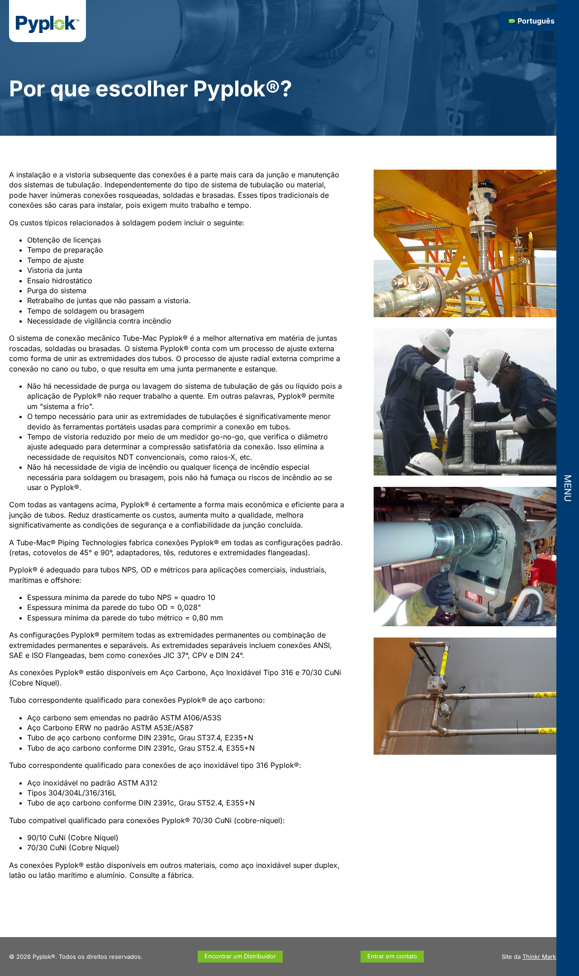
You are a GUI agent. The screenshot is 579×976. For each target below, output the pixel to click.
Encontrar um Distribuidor (240, 956)
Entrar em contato (392, 956)
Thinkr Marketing (546, 956)
